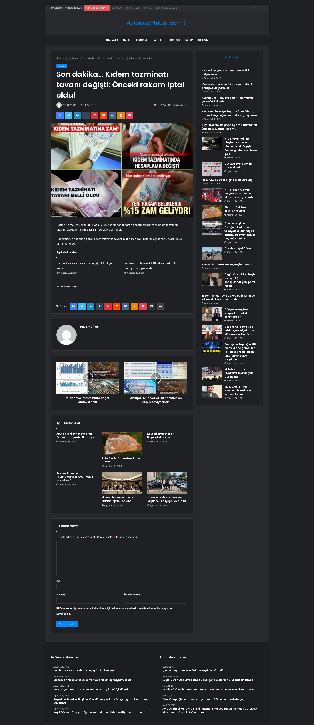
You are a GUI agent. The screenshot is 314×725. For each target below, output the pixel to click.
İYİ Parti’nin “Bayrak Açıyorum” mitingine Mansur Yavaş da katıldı (240, 193)
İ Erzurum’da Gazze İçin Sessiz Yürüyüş (227, 180)
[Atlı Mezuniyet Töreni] (212, 253)
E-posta (61, 594)
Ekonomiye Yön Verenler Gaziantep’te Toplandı (117, 499)
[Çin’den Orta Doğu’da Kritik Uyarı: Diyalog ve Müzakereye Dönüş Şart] (212, 332)
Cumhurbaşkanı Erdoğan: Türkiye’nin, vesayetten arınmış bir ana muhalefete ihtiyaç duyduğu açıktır (240, 230)
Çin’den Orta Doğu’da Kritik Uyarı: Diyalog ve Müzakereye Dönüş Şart (240, 330)
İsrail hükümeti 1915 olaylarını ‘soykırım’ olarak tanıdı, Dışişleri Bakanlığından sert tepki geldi (240, 146)
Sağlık (157, 40)
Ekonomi (142, 40)
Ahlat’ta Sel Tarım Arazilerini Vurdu (121, 459)
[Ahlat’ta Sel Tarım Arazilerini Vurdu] (122, 443)
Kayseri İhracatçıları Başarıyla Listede (160, 435)
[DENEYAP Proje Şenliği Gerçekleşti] (212, 169)
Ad (58, 580)
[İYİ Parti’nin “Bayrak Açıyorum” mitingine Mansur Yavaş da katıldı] (212, 195)
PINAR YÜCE (69, 105)
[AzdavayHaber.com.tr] (157, 22)
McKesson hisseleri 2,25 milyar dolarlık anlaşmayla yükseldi (227, 86)
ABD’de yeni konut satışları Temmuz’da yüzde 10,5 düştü (143, 7)
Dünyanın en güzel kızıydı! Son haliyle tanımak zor (236, 313)
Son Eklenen (230, 57)
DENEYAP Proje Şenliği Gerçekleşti (238, 165)
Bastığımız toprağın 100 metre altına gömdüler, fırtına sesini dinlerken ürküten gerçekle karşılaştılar (240, 351)
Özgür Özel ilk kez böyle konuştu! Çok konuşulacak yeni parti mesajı (240, 280)
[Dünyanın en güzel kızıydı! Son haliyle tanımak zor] (212, 314)
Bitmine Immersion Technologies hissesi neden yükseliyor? (74, 476)
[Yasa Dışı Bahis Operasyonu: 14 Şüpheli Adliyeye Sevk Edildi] (167, 483)
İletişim (203, 40)
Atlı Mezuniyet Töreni (238, 248)
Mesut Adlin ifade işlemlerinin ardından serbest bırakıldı (238, 390)
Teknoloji (173, 40)
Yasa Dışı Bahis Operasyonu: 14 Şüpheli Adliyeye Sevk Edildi (166, 499)
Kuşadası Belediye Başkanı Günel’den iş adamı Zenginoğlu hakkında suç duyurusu (229, 113)
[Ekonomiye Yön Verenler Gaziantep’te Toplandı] (122, 483)
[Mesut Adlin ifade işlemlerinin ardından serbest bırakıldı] (212, 391)
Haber (127, 40)
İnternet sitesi (132, 594)
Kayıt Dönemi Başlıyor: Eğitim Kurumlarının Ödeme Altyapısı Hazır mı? (230, 127)
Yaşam (189, 40)
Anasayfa (112, 40)
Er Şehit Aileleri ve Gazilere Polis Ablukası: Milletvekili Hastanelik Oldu (229, 297)
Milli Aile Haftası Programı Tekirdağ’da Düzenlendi (239, 373)
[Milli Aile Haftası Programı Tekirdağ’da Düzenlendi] (212, 374)
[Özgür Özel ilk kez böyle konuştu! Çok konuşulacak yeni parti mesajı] (212, 279)
